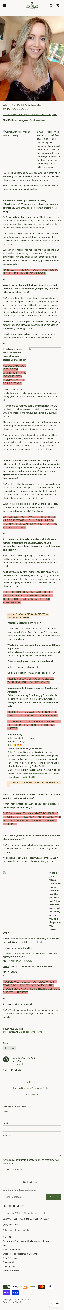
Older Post (32, 1082)
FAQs (6, 1245)
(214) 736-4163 (10, 1224)
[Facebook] (5, 1205)
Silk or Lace (25, 1299)
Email (5, 1123)
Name (6, 1111)
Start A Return (10, 1258)
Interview (9, 1048)
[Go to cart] (58, 5)
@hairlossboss (37, 120)
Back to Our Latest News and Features (32, 1088)
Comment (7, 1135)
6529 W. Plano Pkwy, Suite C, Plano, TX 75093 (26, 1219)
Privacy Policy (10, 1266)
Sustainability (9, 1262)
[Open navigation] (4, 5)
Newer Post (32, 1094)
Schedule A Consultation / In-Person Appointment (26, 1241)
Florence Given (38, 682)
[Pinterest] (23, 1205)
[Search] (51, 5)
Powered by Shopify (12, 1302)
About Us (7, 1237)
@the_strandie (31, 114)
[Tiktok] (18, 1205)
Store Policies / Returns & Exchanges (21, 1254)
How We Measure (12, 1249)
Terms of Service (11, 1270)
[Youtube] (14, 1205)
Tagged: (7, 1043)
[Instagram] (9, 1205)
